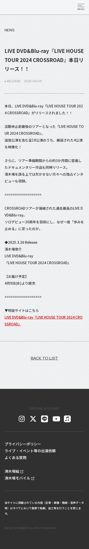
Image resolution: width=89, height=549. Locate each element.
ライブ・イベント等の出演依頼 (30, 450)
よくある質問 (15, 457)
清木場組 (12, 471)
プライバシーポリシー (23, 444)
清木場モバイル (17, 478)
